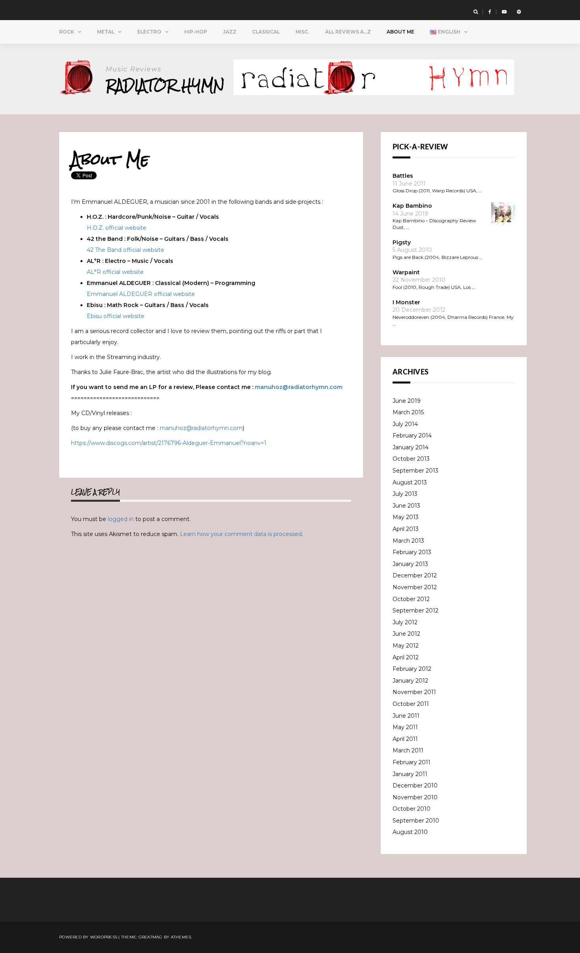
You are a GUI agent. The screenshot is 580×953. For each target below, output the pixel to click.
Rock (66, 32)
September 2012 (415, 610)
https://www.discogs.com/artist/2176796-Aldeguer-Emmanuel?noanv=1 (168, 443)
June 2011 (406, 715)
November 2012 (415, 587)
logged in (121, 519)
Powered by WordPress (88, 937)
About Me (400, 32)
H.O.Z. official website (116, 227)
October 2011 (411, 703)
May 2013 (406, 517)
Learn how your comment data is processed (241, 534)
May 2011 (405, 727)
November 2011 (414, 692)
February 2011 (411, 762)
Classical (266, 32)
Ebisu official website (115, 316)
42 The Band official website (125, 249)
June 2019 (407, 400)
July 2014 (405, 424)
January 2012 (410, 680)
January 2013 (410, 564)
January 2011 (410, 774)
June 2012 (406, 633)
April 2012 (406, 657)
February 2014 (412, 435)
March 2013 (408, 540)
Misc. (302, 32)
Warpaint (406, 272)
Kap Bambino (412, 205)
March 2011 (408, 750)
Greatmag (150, 937)
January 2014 (410, 447)
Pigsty (402, 242)
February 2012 (412, 668)
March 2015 (408, 412)
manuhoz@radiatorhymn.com (298, 387)
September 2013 (415, 470)
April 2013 (406, 528)
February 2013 (412, 552)
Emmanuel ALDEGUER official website (141, 294)
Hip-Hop (195, 32)
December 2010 (415, 785)
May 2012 (406, 645)
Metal (105, 32)
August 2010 (410, 832)
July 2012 (405, 622)
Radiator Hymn (165, 85)
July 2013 (405, 493)
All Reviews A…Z (348, 32)
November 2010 (415, 797)
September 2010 (416, 820)
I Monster (406, 302)
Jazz (229, 32)
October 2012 (411, 599)
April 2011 (405, 739)
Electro (149, 32)
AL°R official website (115, 271)
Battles (403, 175)
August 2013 (410, 482)
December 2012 (415, 575)
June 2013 (406, 505)
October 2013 (411, 458)
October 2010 (411, 808)
